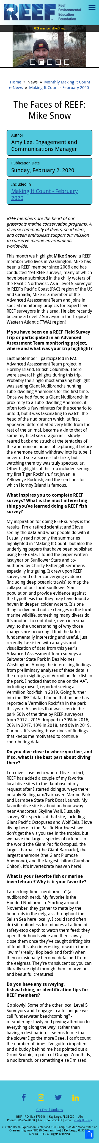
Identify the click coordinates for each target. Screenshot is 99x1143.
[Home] (42, 12)
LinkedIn (75, 1100)
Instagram (41, 1100)
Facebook (24, 1100)
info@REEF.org (83, 1120)
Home (15, 82)
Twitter (58, 1100)
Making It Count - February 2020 (59, 87)
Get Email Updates (49, 1109)
